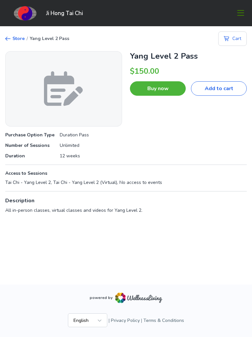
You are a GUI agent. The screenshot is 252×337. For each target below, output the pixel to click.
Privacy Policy (125, 320)
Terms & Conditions (163, 320)
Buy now (158, 88)
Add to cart (219, 88)
